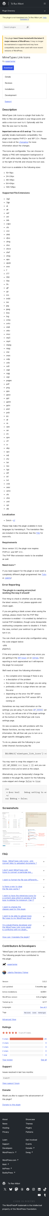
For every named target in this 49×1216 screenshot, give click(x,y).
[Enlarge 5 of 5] (43, 846)
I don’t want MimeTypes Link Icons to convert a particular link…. (17, 871)
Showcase (30, 1119)
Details (8, 77)
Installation (9, 89)
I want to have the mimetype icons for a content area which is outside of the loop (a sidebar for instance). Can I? (19, 898)
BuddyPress (8, 1172)
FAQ (38, 533)
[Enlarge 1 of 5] (20, 815)
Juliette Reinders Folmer (17, 972)
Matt (5, 1164)
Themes (29, 1123)
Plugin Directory (8, 11)
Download (8, 68)
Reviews (8, 83)
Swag (29, 1152)
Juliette (8, 578)
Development (11, 95)
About (5, 1119)
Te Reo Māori (14, 1183)
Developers (7, 1148)
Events (29, 1144)
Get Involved (31, 1140)
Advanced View (9, 1019)
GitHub (35, 658)
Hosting (5, 1128)
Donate (30, 1148)
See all (44, 1060)
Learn (4, 1140)
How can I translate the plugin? (16, 937)
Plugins (29, 1128)
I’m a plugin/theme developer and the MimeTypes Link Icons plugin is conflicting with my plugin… (16, 927)
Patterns (29, 1132)
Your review (7, 1060)
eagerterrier (10, 61)
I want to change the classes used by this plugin (14, 908)
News (4, 1123)
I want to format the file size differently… (20, 880)
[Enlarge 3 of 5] (43, 815)
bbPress (7, 1168)
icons (34, 1013)
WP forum (22, 658)
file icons (27, 1013)
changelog (23, 142)
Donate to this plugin (11, 1104)
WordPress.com (10, 1160)
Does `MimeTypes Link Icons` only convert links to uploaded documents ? (19, 862)
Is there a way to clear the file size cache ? (12, 887)
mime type (42, 1013)
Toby (44, 574)
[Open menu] (45, 3)
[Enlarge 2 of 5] (20, 833)
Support (8, 101)
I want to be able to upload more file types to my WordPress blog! (17, 917)
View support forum (11, 1083)
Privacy (5, 1132)
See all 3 (43, 1007)
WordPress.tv (9, 1152)
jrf (14, 520)
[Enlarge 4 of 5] (43, 832)
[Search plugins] (27, 27)
